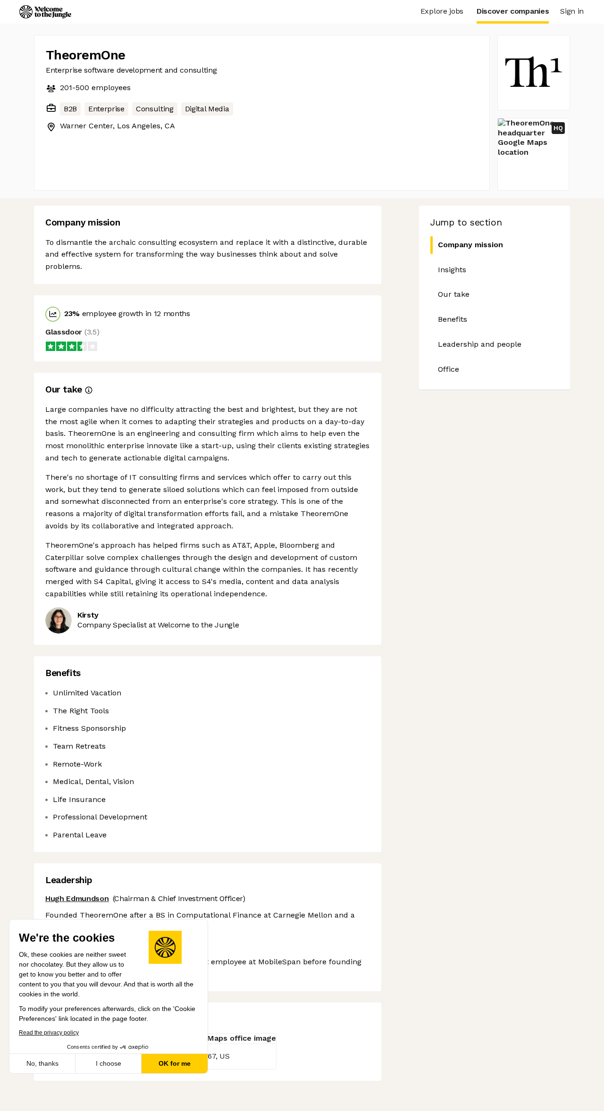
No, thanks (42, 1063)
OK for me (175, 1063)
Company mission (470, 244)
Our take (454, 294)
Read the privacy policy (49, 1032)
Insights (452, 269)
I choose (108, 1063)
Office (448, 369)
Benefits (452, 319)
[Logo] (45, 11)
